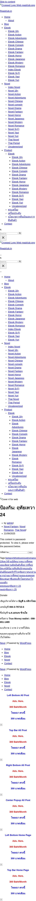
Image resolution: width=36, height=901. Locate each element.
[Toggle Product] (33, 409)
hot (16, 558)
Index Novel (14, 87)
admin (10, 523)
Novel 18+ (13, 90)
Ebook (7, 656)
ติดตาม (8, 565)
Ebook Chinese (15, 41)
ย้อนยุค (8, 572)
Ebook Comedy (16, 45)
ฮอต (28, 575)
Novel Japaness (16, 118)
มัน (30, 568)
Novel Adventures (17, 97)
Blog (6, 24)
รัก (13, 572)
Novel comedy (15, 104)
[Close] (3, 238)
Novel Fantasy (15, 111)
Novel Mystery (15, 122)
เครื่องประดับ (14, 213)
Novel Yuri (13, 136)
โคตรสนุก (26, 579)
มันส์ (2, 572)
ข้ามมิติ (11, 561)
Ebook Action (14, 34)
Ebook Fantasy (15, 52)
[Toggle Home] (33, 277)
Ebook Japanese (16, 59)
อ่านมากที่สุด (10, 575)
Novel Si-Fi (13, 129)
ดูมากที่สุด (26, 561)
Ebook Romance (16, 66)
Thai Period (14, 143)
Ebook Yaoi (13, 76)
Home (7, 649)
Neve (2, 643)
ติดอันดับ (16, 565)
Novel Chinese (15, 101)
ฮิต (1, 579)
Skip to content (7, 1)
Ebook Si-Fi (14, 73)
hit (14, 558)
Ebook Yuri (13, 80)
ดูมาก (18, 561)
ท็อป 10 (25, 565)
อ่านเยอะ (21, 575)
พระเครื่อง (13, 209)
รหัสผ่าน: (5, 552)
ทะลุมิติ (5, 568)
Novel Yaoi (13, 132)
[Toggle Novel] (33, 343)
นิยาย (11, 568)
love (20, 558)
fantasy (9, 558)
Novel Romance (16, 125)
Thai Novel (13, 139)
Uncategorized (15, 146)
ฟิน (15, 568)
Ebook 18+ (13, 31)
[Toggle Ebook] (33, 287)
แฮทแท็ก (16, 579)
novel (25, 558)
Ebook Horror (15, 55)
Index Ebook (14, 69)
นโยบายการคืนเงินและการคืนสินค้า (21, 218)
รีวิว (16, 572)
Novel (7, 659)
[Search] (0, 229)
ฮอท (32, 575)
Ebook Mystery (15, 62)
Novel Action (14, 94)
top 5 (5, 561)
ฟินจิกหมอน (23, 568)
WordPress (25, 643)
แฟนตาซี (7, 579)
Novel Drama (14, 108)
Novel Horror (14, 115)
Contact (8, 223)
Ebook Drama (15, 48)
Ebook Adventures (17, 38)
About (11, 20)
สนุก (29, 572)
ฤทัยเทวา (22, 572)
